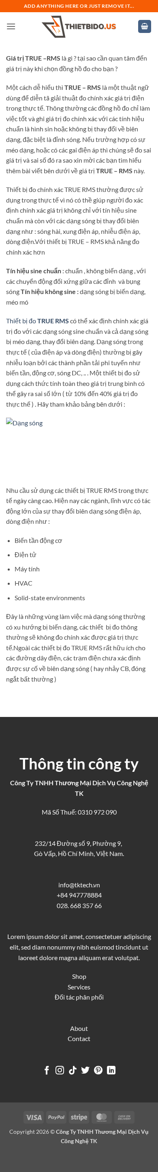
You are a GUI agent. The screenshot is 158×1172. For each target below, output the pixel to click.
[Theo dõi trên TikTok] (72, 1071)
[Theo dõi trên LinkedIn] (111, 1071)
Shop (79, 976)
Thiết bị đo (37, 321)
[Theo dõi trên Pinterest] (98, 1071)
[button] (11, 26)
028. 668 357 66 (79, 905)
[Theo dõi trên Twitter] (85, 1071)
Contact (79, 1038)
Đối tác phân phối (79, 997)
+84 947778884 (79, 895)
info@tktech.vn (79, 885)
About (79, 1028)
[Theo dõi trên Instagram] (60, 1071)
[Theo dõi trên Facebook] (47, 1071)
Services (79, 987)
